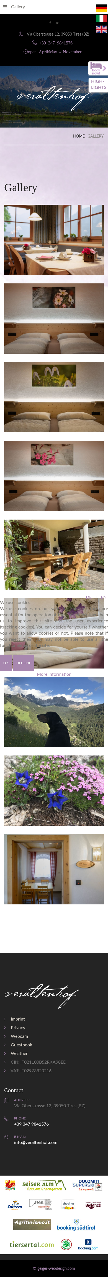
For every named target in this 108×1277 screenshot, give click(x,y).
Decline (23, 663)
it (96, 597)
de (89, 597)
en (104, 597)
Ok (6, 663)
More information (54, 674)
